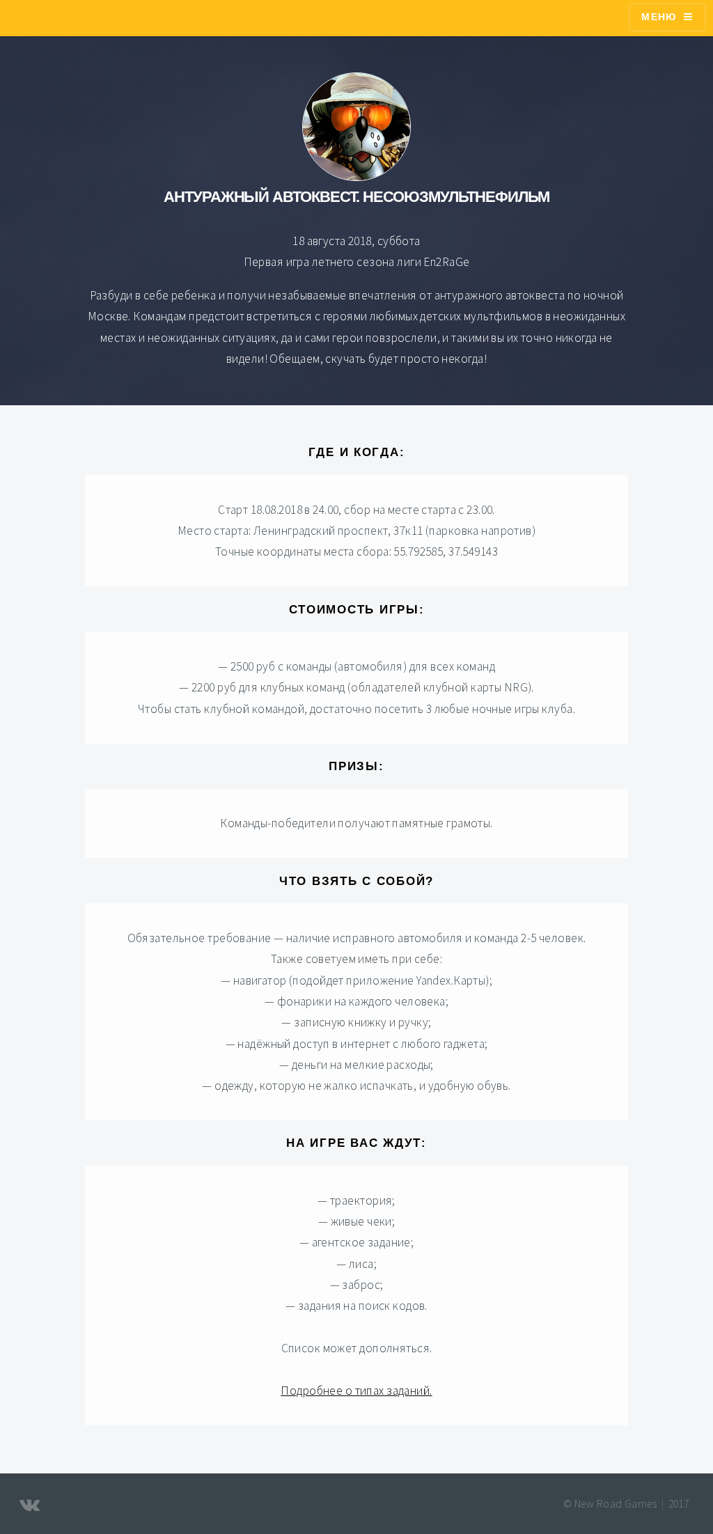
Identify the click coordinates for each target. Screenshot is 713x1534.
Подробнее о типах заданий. (356, 1390)
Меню (659, 16)
